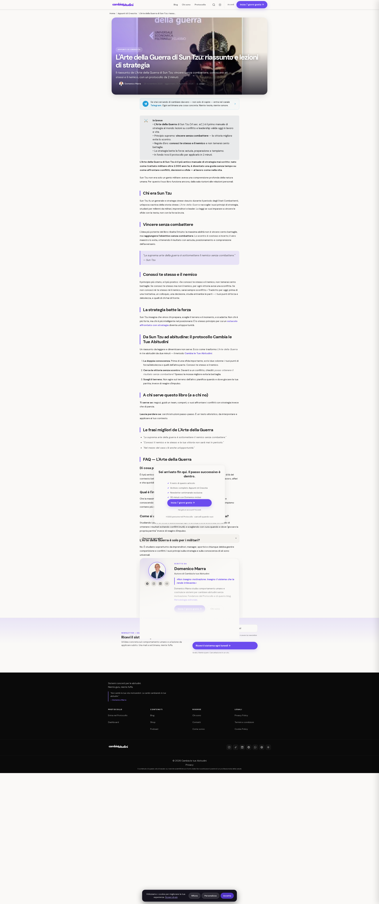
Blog (176, 4)
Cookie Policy (241, 729)
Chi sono (186, 4)
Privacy (189, 764)
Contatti (196, 722)
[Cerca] (213, 4)
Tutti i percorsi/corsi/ (156, 623)
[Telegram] (248, 747)
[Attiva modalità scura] (220, 4)
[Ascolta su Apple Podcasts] (268, 747)
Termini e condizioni (244, 722)
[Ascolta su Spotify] (261, 747)
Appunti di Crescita (129, 49)
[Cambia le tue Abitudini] (118, 748)
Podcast (154, 729)
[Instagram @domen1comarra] (153, 583)
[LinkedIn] (242, 747)
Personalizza (210, 896)
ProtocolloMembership (156, 618)
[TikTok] (235, 747)
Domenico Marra (190, 568)
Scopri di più (171, 897)
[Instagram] (229, 747)
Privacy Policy (241, 715)
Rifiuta (194, 896)
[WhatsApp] (255, 747)
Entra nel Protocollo (117, 715)
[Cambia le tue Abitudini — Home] (123, 4)
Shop (152, 722)
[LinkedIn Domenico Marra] (160, 583)
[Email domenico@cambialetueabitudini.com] (167, 583)
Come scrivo (198, 729)
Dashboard (113, 722)
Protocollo (200, 4)
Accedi (231, 4)
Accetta (227, 896)
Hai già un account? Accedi (189, 510)
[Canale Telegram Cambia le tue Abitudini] (147, 583)
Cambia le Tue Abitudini (198, 353)
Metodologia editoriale (185, 600)
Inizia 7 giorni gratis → (183, 502)
